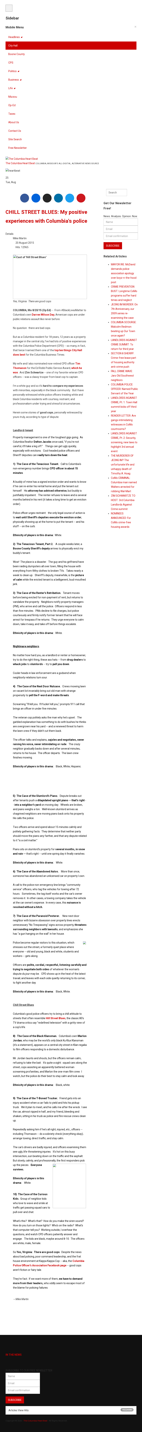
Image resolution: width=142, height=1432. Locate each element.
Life (10, 88)
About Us (13, 122)
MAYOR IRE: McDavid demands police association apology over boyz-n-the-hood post (123, 273)
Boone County (16, 54)
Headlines (14, 37)
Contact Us (14, 130)
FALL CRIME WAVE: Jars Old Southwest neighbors (122, 376)
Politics (12, 71)
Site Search (15, 139)
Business (13, 79)
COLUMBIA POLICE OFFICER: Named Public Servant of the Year (124, 389)
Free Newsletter (17, 147)
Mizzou (12, 96)
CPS (10, 62)
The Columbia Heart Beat (35, 1421)
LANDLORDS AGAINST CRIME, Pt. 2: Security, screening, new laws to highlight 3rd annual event (124, 442)
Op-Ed (12, 105)
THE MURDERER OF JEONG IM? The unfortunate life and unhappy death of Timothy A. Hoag (122, 464)
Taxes (11, 113)
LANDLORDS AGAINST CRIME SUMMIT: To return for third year (124, 344)
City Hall (13, 45)
